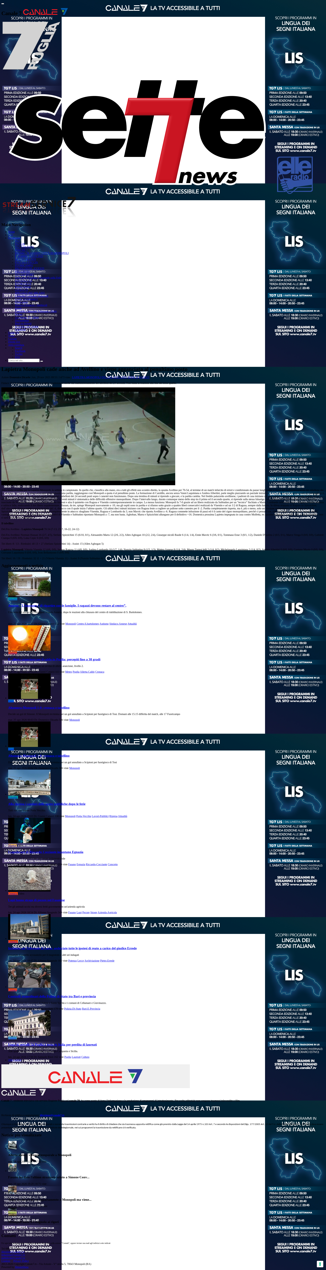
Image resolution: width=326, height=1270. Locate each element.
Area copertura (16, 344)
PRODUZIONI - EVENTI (29, 268)
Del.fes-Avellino (114, 377)
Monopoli (70, 623)
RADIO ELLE (23, 283)
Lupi (79, 912)
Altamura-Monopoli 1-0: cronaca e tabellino (39, 707)
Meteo (68, 671)
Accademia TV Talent (27, 317)
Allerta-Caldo (87, 671)
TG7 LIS (20, 244)
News (11, 335)
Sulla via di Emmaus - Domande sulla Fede (38, 277)
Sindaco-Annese (118, 623)
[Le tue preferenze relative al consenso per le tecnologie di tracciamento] (320, 1264)
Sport (11, 701)
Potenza (72, 960)
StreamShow (22, 1267)
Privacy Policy (21, 1260)
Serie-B (133, 377)
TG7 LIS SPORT (24, 274)
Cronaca (12, 652)
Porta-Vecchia (83, 816)
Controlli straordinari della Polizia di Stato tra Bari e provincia (52, 996)
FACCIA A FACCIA (26, 262)
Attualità (12, 598)
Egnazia (81, 864)
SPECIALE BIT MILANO (30, 292)
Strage (93, 912)
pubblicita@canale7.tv (13, 1257)
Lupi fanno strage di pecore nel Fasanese (36, 900)
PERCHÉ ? (21, 250)
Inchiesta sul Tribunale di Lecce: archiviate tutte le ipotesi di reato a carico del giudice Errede (72, 948)
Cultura (12, 1037)
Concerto (113, 864)
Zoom (18, 308)
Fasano (72, 864)
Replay (19, 314)
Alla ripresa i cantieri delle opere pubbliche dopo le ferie (46, 804)
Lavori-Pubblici (100, 816)
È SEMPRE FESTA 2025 (29, 256)
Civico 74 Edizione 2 (26, 299)
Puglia (76, 671)
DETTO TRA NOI (25, 259)
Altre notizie (14, 1060)
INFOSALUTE (23, 280)
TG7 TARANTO (24, 247)
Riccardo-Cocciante (96, 864)
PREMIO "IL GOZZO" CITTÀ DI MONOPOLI (42, 253)
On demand (14, 237)
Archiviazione (91, 960)
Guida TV (13, 332)
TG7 (10, 234)
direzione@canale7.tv (52, 1115)
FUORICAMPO (24, 265)
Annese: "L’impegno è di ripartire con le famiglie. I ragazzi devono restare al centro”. (67, 605)
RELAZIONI (22, 271)
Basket (144, 377)
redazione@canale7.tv (13, 1254)
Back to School (23, 323)
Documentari (22, 320)
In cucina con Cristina (26, 326)
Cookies (5, 1260)
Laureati (76, 1057)
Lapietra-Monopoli (86, 377)
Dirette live (14, 341)
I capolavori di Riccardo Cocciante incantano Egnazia (45, 852)
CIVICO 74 (21, 289)
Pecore (86, 912)
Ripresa (113, 816)
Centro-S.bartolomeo (88, 623)
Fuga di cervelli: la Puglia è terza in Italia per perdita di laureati (52, 1044)
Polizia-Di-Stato (72, 1008)
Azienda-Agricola (107, 912)
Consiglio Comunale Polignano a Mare (36, 311)
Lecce (80, 960)
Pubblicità (20, 329)
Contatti (12, 338)
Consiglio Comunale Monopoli (31, 295)
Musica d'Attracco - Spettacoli (31, 305)
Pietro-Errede (107, 960)
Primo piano (21, 302)
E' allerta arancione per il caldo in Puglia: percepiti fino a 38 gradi (54, 659)
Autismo (104, 623)
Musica (12, 845)
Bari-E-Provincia (91, 1008)
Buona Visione (23, 286)
